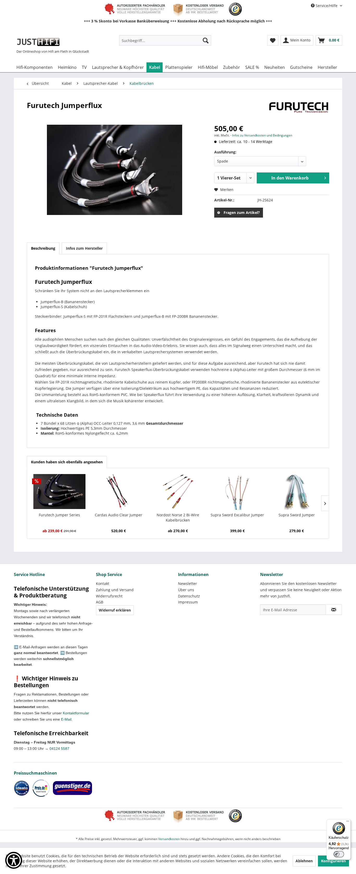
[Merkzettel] (272, 40)
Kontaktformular (76, 713)
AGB (99, 602)
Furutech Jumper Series (59, 514)
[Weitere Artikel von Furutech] (299, 110)
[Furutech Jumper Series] (59, 491)
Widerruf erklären (115, 610)
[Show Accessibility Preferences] (13, 860)
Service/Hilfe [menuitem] (327, 5)
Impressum (188, 602)
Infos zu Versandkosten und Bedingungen (262, 135)
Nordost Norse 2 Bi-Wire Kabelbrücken (178, 517)
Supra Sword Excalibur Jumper (237, 514)
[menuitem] (165, 40)
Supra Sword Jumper (297, 514)
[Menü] (348, 822)
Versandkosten (169, 839)
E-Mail (66, 719)
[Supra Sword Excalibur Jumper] (237, 491)
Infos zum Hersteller (84, 248)
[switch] (339, 854)
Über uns (186, 589)
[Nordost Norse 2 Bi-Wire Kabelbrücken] (178, 491)
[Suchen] (205, 40)
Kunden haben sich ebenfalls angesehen (67, 461)
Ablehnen (304, 860)
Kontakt (102, 583)
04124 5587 (59, 748)
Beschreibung (43, 248)
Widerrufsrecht (109, 596)
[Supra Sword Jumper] (296, 491)
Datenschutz (189, 596)
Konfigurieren (333, 860)
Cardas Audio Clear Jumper (118, 514)
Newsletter (187, 583)
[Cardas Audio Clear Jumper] (119, 491)
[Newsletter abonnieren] (334, 609)
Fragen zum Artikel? (242, 212)
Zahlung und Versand (115, 589)
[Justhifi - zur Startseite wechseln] (38, 41)
